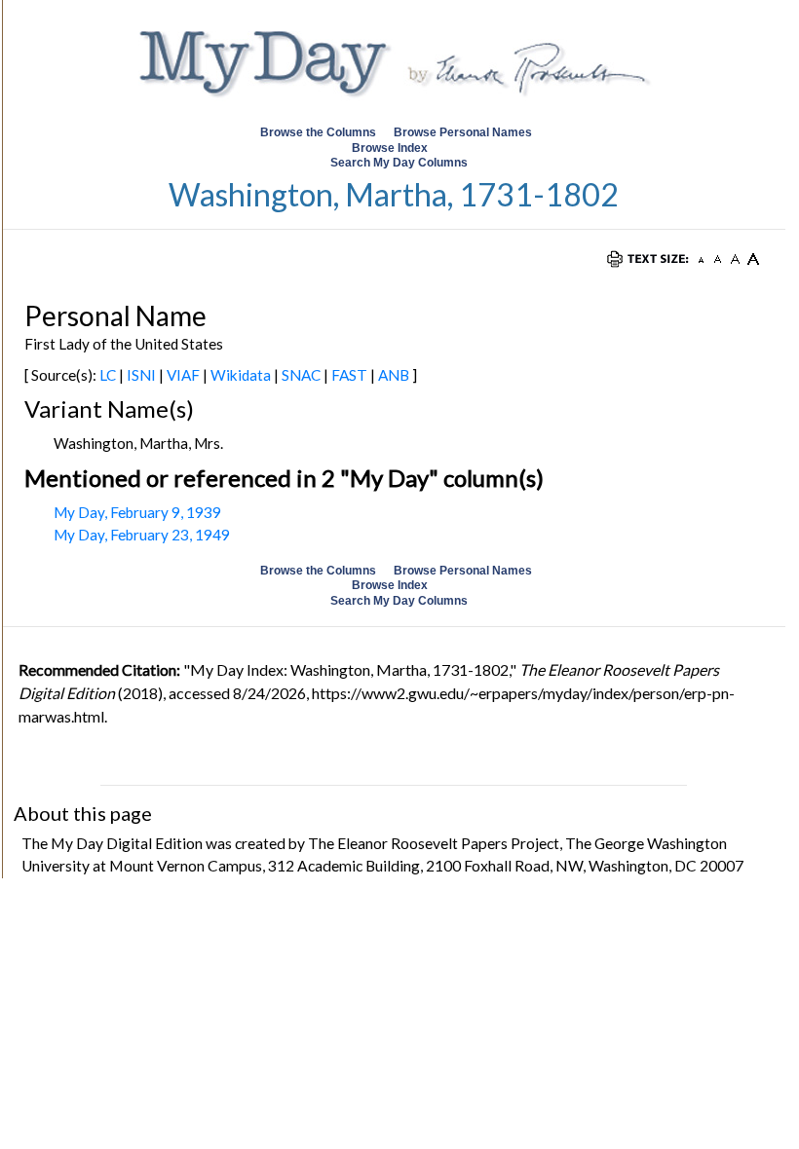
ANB (393, 375)
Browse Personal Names (464, 132)
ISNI (141, 375)
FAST (349, 375)
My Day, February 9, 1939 (137, 512)
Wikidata (240, 375)
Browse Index (390, 148)
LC (107, 375)
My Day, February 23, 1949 (142, 534)
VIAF (183, 375)
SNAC (301, 375)
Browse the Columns (318, 132)
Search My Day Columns (399, 162)
